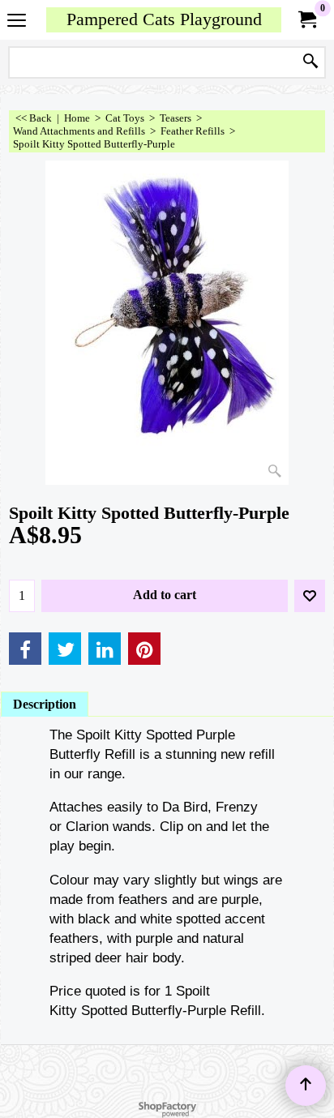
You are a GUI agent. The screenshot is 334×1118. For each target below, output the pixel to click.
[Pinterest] (144, 648)
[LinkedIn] (104, 648)
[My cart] (306, 20)
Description (44, 704)
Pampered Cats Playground (164, 19)
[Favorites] (309, 595)
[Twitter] (65, 648)
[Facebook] (25, 648)
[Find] (310, 62)
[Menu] (16, 21)
